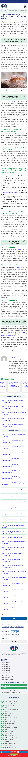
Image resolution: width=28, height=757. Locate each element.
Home (2, 10)
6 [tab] (18, 394)
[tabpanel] (7, 386)
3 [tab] (12, 394)
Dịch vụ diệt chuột (6, 668)
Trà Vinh (5, 341)
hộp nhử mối (18, 249)
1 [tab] (8, 394)
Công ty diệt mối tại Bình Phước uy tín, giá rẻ (12, 537)
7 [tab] (20, 394)
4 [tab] (14, 394)
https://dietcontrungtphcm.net (11, 692)
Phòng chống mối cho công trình (10, 192)
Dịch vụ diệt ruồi (6, 664)
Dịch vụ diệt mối (6, 662)
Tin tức (6, 10)
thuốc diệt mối (18, 267)
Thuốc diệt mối (6, 677)
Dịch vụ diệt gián (6, 666)
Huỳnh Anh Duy (17, 350)
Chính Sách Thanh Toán (14, 752)
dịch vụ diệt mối (11, 102)
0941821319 (10, 1)
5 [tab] (16, 394)
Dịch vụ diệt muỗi (6, 672)
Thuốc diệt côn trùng (7, 676)
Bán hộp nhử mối (6, 674)
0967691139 (17, 1)
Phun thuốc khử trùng (7, 679)
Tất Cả (14, 618)
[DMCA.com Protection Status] (14, 754)
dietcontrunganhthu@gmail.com (14, 2)
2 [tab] (10, 394)
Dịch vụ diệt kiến (6, 670)
